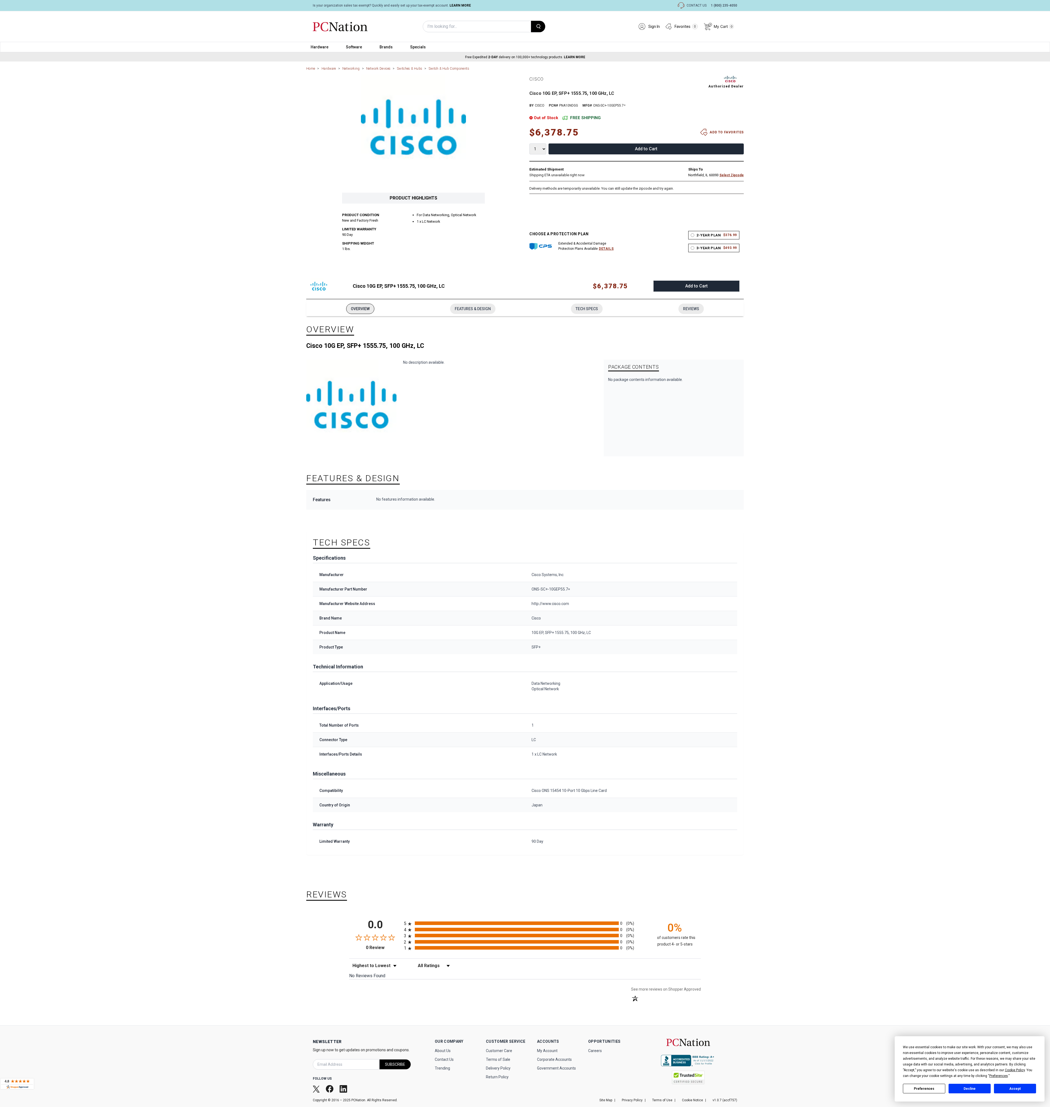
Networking (351, 68)
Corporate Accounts (554, 1059)
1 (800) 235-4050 (724, 5)
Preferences (924, 1089)
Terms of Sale (498, 1059)
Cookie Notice (692, 1100)
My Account (547, 1051)
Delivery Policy (498, 1068)
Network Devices (378, 68)
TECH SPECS (587, 309)
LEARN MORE (460, 5)
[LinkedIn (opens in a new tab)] (344, 1089)
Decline (970, 1089)
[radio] (525, 923)
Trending (442, 1068)
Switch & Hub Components (449, 68)
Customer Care (499, 1051)
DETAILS (606, 249)
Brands (386, 47)
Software (354, 47)
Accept (1015, 1089)
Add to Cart (646, 148)
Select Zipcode (731, 175)
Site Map (605, 1100)
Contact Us (444, 1059)
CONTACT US (697, 5)
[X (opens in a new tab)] (317, 1089)
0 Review (383, 947)
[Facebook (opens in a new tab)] (330, 1088)
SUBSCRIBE (395, 1064)
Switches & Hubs (409, 68)
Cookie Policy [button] (1015, 1070)
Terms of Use (662, 1100)
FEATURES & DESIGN (473, 309)
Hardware (319, 47)
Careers (595, 1051)
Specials (418, 47)
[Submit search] (538, 26)
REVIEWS (691, 309)
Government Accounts (556, 1068)
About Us (443, 1051)
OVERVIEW (360, 309)
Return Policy (497, 1077)
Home (310, 68)
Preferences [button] (998, 1076)
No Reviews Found (367, 975)
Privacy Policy (632, 1100)
